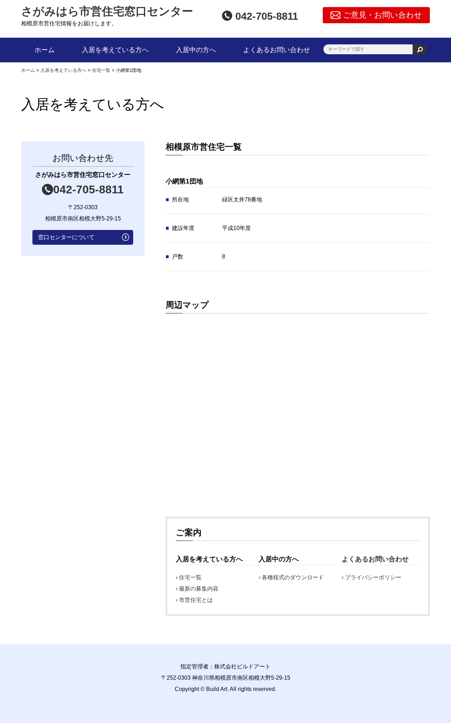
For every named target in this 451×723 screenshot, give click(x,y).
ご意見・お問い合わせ (382, 15)
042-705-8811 (88, 189)
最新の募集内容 (198, 589)
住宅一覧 (190, 577)
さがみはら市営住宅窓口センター (107, 11)
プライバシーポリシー (373, 577)
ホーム (45, 50)
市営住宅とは (196, 600)
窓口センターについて (66, 237)
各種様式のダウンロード (293, 577)
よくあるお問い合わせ (276, 50)
